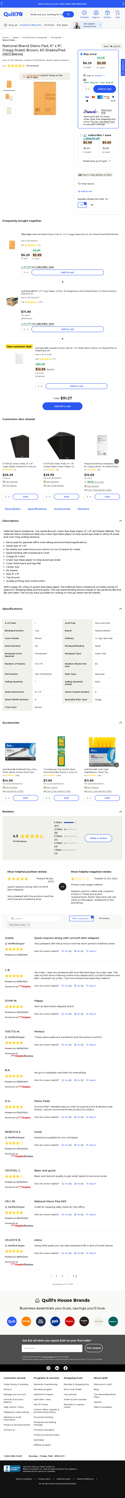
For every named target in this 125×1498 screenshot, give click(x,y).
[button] (123, 3)
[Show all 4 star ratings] (70, 829)
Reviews (83, 508)
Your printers (70, 1394)
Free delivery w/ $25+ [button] (15, 791)
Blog (96, 1389)
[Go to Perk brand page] (55, 1322)
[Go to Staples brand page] (69, 1322)
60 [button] (81, 205)
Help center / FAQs (14, 1407)
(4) (56, 853)
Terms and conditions (47, 1357)
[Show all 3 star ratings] (70, 836)
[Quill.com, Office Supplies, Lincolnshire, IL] (12, 1469)
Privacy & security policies (17, 1424)
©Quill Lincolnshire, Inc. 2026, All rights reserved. (43, 1469)
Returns (8, 1389)
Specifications (37, 508)
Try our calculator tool (102, 121)
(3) (55, 846)
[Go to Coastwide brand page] (26, 1322)
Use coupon (94, 1348)
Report (92, 951)
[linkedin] (57, 1368)
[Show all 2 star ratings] (70, 843)
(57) (56, 825)
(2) (55, 839)
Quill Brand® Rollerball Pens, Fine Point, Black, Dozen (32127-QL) (20, 770)
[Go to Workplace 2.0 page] (113, 1322)
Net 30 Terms (41, 1404)
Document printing (43, 1417)
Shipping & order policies (16, 1412)
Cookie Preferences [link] (85, 1479)
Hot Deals (49, 25)
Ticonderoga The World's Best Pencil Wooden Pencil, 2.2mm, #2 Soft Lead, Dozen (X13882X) (60, 770)
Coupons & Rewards (30, 25)
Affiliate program (42, 1445)
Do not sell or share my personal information (57, 1484)
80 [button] (92, 205)
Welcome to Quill (102, 1384)
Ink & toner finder (73, 1389)
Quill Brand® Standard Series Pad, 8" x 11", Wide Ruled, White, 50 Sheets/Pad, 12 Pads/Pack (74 (76, 349)
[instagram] (48, 1368)
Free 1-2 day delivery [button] (55, 485)
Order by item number (75, 1399)
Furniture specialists (44, 1430)
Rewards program (43, 1389)
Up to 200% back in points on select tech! (88, 4)
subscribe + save (42, 1399)
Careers (98, 1402)
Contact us (9, 1430)
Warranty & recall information (12, 1418)
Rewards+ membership (45, 1384)
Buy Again (62, 25)
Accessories (62, 508)
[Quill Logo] (13, 14)
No (78, 951)
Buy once (90, 54)
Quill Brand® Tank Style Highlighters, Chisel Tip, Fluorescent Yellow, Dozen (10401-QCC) (101, 770)
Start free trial (106, 111)
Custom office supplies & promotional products (46, 1410)
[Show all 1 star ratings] (69, 850)
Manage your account (15, 1394)
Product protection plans (47, 1435)
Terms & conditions (24, 1479)
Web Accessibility (103, 1407)
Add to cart (104, 88)
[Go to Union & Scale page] (98, 1322)
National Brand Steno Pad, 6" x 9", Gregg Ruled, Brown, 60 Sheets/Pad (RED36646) (69, 234)
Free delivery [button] (11, 485)
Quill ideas (39, 1440)
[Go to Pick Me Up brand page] (41, 1322)
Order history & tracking (16, 1384)
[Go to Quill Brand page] (12, 1322)
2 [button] (56, 1276)
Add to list (86, 191)
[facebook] (65, 1368)
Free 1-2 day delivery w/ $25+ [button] (99, 490)
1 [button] (51, 1276)
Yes (66, 951)
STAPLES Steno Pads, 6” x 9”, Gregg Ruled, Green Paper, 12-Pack (59, 465)
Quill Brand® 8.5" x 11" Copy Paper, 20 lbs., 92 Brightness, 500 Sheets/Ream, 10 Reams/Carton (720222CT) (69, 292)
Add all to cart (62, 406)
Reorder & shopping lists (76, 1384)
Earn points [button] (112, 46)
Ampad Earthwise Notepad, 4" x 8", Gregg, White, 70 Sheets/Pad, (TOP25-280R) (101, 465)
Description (13, 508)
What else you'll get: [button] (95, 161)
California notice (63, 1479)
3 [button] (62, 1276)
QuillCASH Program (43, 1394)
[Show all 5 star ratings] (70, 822)
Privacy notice (44, 1479)
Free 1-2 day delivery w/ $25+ (97, 175)
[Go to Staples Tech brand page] (84, 1322)
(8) (55, 832)
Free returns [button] (87, 183)
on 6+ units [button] (99, 482)
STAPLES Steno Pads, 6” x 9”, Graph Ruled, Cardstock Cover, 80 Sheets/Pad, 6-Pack (20, 465)
